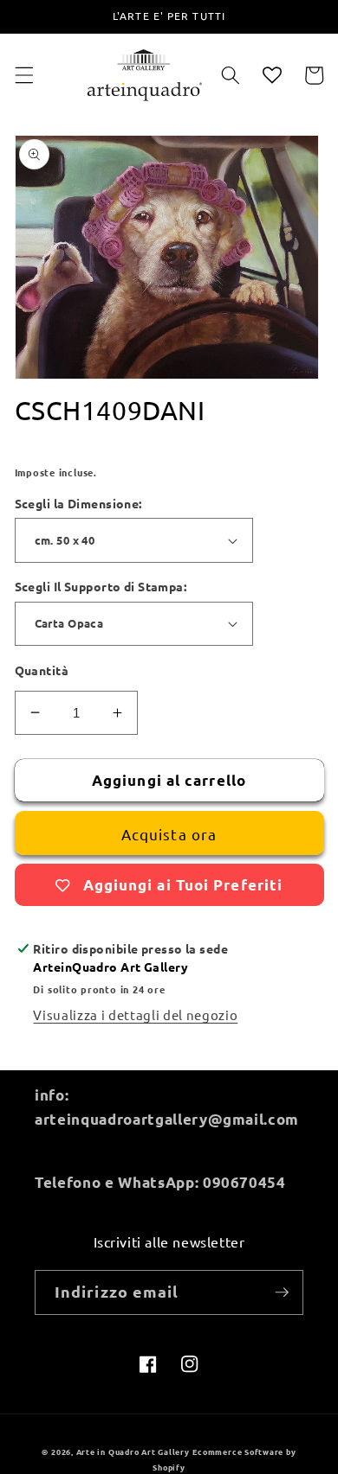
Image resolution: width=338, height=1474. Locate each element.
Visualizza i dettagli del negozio (135, 1014)
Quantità (42, 670)
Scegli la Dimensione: (78, 503)
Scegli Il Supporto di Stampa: (101, 586)
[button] (23, 75)
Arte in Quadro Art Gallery (133, 1451)
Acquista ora (169, 834)
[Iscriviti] (281, 1292)
